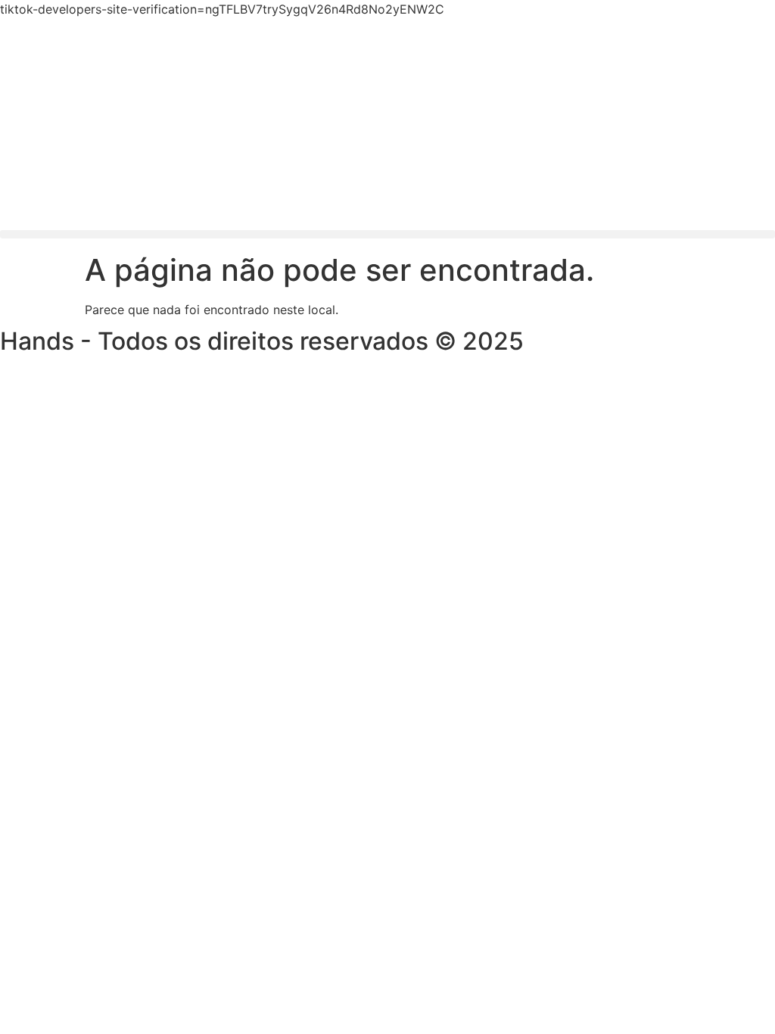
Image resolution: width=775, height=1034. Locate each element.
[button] (387, 234)
